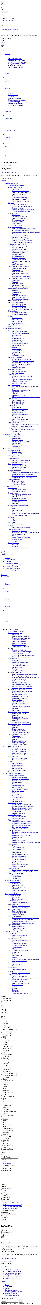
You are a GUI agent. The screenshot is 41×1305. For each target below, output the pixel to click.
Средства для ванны (18, 421)
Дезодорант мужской (19, 412)
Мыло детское (16, 366)
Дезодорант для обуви (19, 249)
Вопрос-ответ (5, 576)
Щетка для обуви (17, 264)
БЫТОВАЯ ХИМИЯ (15, 59)
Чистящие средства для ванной (18, 266)
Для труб (15, 275)
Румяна (14, 347)
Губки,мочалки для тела (20, 409)
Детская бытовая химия (16, 185)
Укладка (15, 393)
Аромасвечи (16, 519)
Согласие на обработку (15, 105)
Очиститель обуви (18, 256)
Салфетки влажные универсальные (23, 477)
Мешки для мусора (18, 536)
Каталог (3, 181)
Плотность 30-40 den (19, 306)
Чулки (10, 326)
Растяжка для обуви (18, 258)
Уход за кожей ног (18, 402)
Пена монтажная (17, 510)
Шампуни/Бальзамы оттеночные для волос (26, 397)
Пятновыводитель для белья (21, 239)
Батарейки (15, 544)
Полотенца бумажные (19, 467)
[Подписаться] (21, 1301)
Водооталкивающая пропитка (22, 246)
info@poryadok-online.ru (10, 30)
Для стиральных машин (20, 273)
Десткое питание (14, 436)
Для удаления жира (18, 297)
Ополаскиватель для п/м (20, 216)
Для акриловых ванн (19, 268)
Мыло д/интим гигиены (20, 414)
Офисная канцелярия (19, 524)
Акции (3, 551)
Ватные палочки (17, 453)
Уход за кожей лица (18, 400)
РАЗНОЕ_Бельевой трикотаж (17, 325)
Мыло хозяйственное (19, 234)
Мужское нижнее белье (19, 314)
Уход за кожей (13, 398)
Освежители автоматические (21, 192)
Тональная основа (18, 350)
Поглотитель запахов (19, 199)
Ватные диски (16, 452)
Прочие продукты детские (20, 441)
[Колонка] (7, 1239)
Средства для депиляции (20, 381)
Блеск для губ (16, 335)
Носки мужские (17, 319)
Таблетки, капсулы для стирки (22, 242)
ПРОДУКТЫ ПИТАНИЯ (16, 64)
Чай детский (16, 446)
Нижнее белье (13, 311)
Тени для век (16, 349)
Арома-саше (16, 189)
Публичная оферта (14, 102)
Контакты (4, 575)
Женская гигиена (14, 458)
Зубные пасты (16, 431)
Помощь (3, 554)
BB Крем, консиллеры (19, 331)
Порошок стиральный (19, 237)
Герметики (15, 507)
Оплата (10, 93)
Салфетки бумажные (15, 464)
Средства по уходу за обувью (18, 244)
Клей (14, 508)
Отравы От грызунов (19, 204)
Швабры (15, 503)
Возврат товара (13, 95)
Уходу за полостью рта (15, 428)
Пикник (14, 512)
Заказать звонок (6, 38)
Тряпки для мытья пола (19, 500)
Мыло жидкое (16, 416)
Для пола (15, 282)
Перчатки (15, 496)
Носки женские (17, 318)
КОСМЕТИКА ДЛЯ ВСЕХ (17, 62)
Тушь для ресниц (17, 352)
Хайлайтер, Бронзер (18, 355)
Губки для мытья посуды (20, 534)
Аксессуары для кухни (19, 531)
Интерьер (11, 517)
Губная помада (17, 337)
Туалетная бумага (14, 479)
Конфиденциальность (15, 103)
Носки (10, 316)
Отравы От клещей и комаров (22, 206)
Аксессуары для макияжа (20, 333)
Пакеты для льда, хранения (21, 537)
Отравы (11, 203)
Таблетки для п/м (17, 225)
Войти (3, 42)
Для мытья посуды (18, 292)
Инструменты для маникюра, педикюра (25, 424)
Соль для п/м (16, 223)
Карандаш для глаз (18, 338)
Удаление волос (13, 374)
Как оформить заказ (14, 98)
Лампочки (15, 546)
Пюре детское (16, 443)
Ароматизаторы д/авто (19, 489)
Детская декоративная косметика (23, 361)
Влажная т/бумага (18, 481)
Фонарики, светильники (20, 548)
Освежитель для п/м (18, 218)
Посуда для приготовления (21, 527)
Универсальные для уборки (21, 287)
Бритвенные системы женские (22, 376)
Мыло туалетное (17, 417)
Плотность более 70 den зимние (22, 309)
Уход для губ (16, 354)
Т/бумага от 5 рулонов (19, 484)
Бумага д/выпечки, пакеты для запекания (25, 532)
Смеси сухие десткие (19, 445)
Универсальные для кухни (20, 299)
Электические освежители (20, 201)
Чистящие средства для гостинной (19, 278)
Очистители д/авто (18, 491)
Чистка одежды (17, 501)
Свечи (14, 520)
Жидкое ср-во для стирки (20, 230)
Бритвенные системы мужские (22, 378)
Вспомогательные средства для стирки (24, 228)
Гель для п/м (16, 215)
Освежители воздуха (15, 187)
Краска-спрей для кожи (19, 252)
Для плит (15, 294)
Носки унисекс (17, 321)
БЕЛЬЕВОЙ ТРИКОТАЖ (16, 60)
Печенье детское (17, 440)
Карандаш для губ (18, 340)
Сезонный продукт (14, 369)
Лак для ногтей (17, 342)
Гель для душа (16, 407)
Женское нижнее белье (19, 313)
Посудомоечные (13, 213)
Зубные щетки (17, 433)
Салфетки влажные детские (21, 457)
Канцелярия (12, 522)
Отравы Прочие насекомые (21, 211)
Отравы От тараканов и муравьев (23, 210)
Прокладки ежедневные (20, 462)
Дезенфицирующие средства (21, 495)
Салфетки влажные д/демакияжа (22, 474)
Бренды (3, 553)
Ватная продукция (14, 450)
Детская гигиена (14, 455)
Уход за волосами (14, 385)
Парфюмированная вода (20, 419)
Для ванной (16, 270)
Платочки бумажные (19, 465)
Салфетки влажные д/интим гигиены (24, 476)
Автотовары (12, 488)
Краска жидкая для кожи (20, 251)
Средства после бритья (19, 383)
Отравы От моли (17, 208)
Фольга (14, 541)
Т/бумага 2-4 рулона (18, 483)
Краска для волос (17, 392)
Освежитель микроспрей (20, 198)
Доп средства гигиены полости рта (23, 429)
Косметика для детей (15, 357)
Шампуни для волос (18, 395)
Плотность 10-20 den (19, 304)
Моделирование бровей (20, 343)
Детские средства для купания (22, 362)
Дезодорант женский (19, 410)
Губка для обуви (17, 247)
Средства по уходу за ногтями (22, 426)
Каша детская (16, 438)
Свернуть (12, 1149)
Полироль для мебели (19, 285)
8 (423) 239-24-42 (8, 20)
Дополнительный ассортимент (18, 505)
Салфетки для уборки (19, 498)
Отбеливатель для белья (20, 235)
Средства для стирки (15, 227)
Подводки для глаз (18, 345)
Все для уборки (13, 493)
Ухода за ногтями (14, 422)
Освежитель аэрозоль (19, 194)
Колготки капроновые (15, 302)
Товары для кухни (14, 529)
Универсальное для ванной (21, 276)
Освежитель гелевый (19, 196)
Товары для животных (19, 515)
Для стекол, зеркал (18, 283)
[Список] (4, 1239)
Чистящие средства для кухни (18, 289)
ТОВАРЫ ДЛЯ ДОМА (15, 67)
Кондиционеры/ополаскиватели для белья (26, 232)
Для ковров (16, 280)
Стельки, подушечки (19, 259)
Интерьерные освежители (20, 191)
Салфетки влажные (14, 471)
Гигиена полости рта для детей (22, 359)
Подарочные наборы (19, 371)
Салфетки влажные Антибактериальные (25, 472)
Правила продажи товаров (17, 100)
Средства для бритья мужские (22, 380)
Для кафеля (16, 290)
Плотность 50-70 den (19, 307)
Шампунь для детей (18, 367)
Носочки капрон (17, 323)
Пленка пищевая (17, 539)
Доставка (11, 96)
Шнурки (15, 263)
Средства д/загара (18, 373)
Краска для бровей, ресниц (21, 390)
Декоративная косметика (16, 330)
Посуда (10, 525)
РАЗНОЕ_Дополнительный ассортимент (25, 513)
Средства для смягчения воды (22, 240)
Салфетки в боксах (18, 469)
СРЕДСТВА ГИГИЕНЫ (16, 65)
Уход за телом (13, 405)
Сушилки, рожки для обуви (21, 261)
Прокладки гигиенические (21, 460)
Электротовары (13, 543)
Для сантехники (17, 271)
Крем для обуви (17, 254)
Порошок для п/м (17, 222)
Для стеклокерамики (19, 295)
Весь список (5, 1149)
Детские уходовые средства (21, 364)
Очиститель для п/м (18, 220)
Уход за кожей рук (18, 404)
